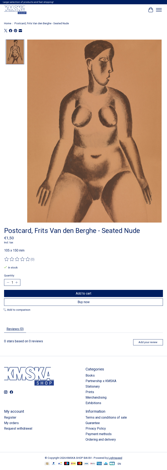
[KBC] (105, 464)
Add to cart (83, 293)
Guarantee (93, 423)
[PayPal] (53, 464)
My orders (11, 423)
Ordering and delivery (101, 439)
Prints (90, 392)
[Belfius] (92, 464)
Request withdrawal (18, 428)
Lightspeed (115, 457)
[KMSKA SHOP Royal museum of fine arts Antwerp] (15, 10)
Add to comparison (18, 309)
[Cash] (47, 464)
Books (90, 375)
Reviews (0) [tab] (15, 329)
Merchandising (96, 397)
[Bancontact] (60, 464)
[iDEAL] (73, 464)
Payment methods (99, 434)
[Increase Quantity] (16, 282)
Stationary (93, 386)
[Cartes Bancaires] (112, 464)
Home (7, 23)
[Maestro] (66, 464)
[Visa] (86, 464)
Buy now (84, 302)
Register (10, 417)
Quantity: (9, 275)
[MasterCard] (79, 464)
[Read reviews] (17, 259)
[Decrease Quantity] (8, 282)
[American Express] (99, 464)
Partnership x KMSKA (101, 381)
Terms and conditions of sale (106, 417)
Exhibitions (93, 403)
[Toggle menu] (159, 10)
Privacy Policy (96, 428)
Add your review (147, 342)
